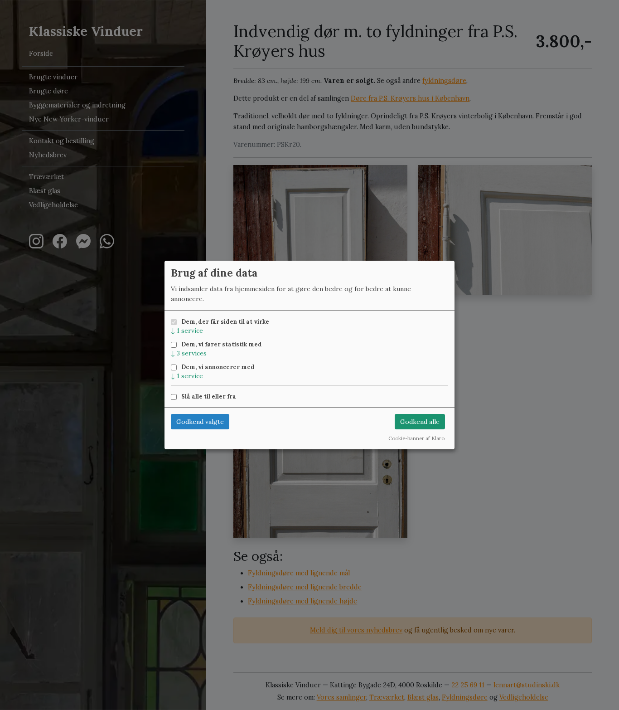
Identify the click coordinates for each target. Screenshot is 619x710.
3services (189, 353)
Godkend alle (420, 422)
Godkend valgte (200, 422)
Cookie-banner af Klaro (416, 438)
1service (187, 330)
